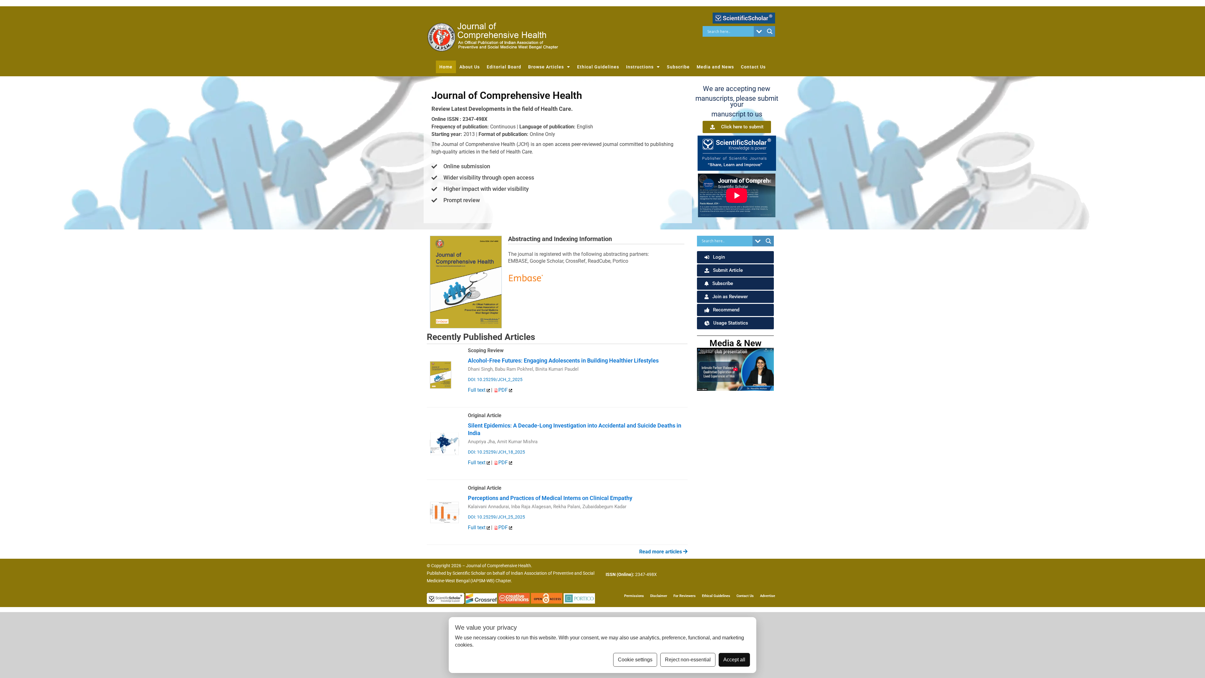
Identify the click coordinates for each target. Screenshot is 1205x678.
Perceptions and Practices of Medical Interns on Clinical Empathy (550, 498)
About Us (469, 66)
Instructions (640, 66)
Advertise (767, 596)
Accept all (734, 659)
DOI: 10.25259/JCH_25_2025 (496, 516)
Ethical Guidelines (598, 66)
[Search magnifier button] (769, 31)
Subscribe (678, 66)
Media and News (715, 66)
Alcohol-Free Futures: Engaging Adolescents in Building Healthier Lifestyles (563, 360)
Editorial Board (504, 66)
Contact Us (753, 66)
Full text (477, 390)
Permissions (634, 596)
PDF (503, 390)
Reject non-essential (688, 659)
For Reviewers (684, 596)
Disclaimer (658, 596)
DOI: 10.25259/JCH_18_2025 (496, 452)
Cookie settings (635, 659)
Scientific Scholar (469, 573)
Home (446, 66)
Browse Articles (546, 66)
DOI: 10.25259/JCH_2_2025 (495, 379)
